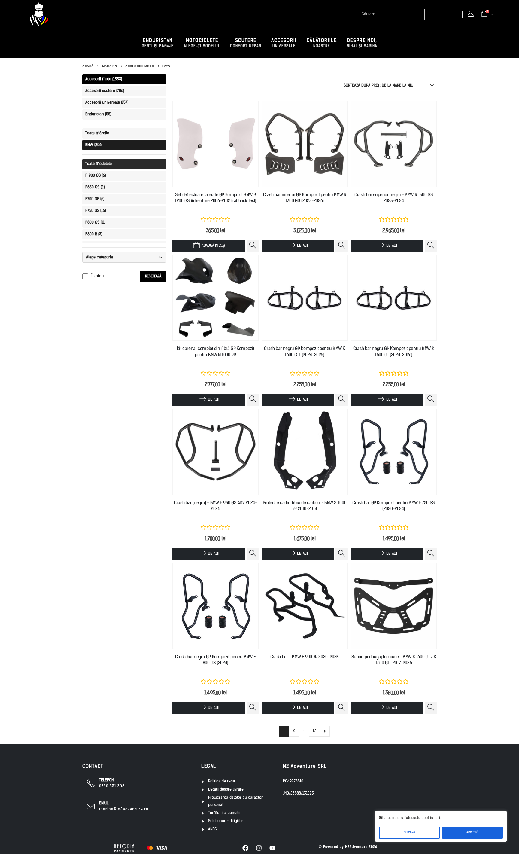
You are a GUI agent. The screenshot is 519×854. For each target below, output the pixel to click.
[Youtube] (272, 848)
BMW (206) (93, 145)
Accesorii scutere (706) (104, 91)
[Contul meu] (470, 14)
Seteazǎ (409, 832)
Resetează (153, 276)
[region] (441, 826)
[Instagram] (259, 848)
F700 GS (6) (94, 199)
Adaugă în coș (213, 246)
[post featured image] (215, 144)
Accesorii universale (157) (106, 103)
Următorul (325, 731)
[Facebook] (245, 848)
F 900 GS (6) (95, 176)
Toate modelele (98, 164)
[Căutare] (420, 14)
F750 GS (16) (95, 211)
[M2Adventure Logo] (39, 14)
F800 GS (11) (95, 222)
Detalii (302, 246)
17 (314, 731)
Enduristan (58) (98, 114)
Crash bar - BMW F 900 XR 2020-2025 (304, 657)
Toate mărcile (97, 133)
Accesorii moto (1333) (103, 79)
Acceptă (472, 832)
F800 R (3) (93, 234)
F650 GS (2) (95, 187)
